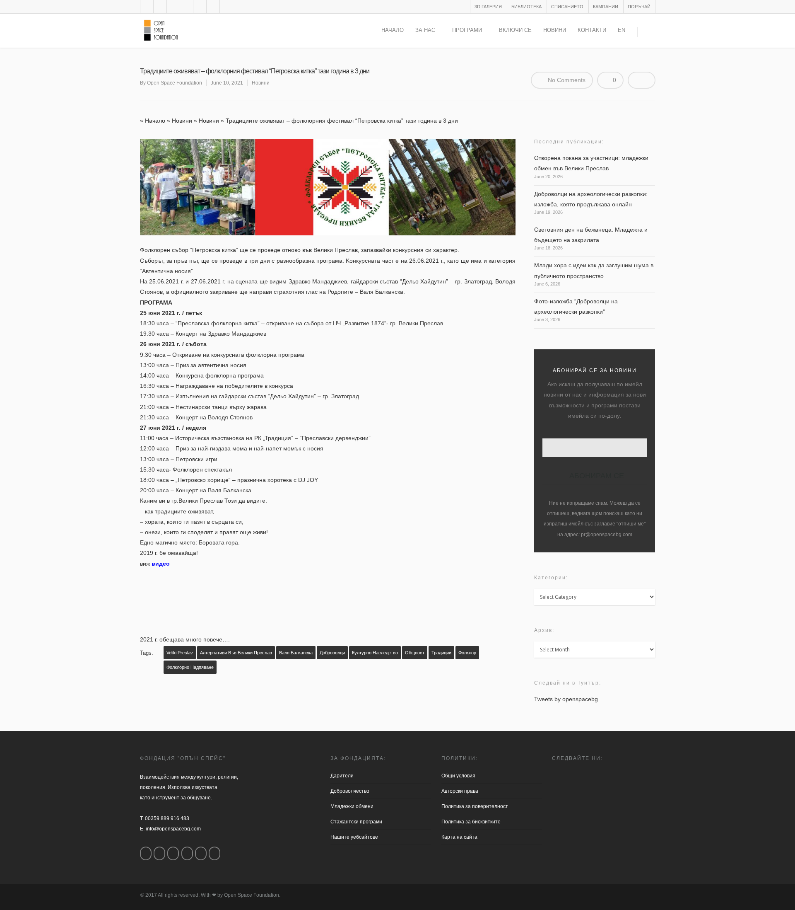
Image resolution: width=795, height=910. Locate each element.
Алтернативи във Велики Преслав (236, 652)
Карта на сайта (459, 837)
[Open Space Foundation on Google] (187, 853)
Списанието (567, 6)
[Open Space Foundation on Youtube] (201, 853)
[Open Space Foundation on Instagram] (159, 853)
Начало (392, 30)
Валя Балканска (296, 652)
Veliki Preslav (179, 652)
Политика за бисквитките (471, 822)
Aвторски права (459, 791)
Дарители (342, 776)
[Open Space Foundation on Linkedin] (214, 853)
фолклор (467, 652)
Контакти (592, 30)
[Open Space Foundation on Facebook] (146, 853)
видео (161, 563)
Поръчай (639, 6)
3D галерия (488, 6)
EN (621, 30)
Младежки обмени (351, 806)
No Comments (565, 80)
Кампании (605, 6)
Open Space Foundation (174, 83)
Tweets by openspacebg (566, 699)
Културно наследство (375, 652)
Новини (554, 30)
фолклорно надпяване (190, 667)
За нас (425, 30)
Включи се (515, 30)
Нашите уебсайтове (354, 837)
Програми (467, 30)
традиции (441, 652)
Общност (414, 652)
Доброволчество (349, 791)
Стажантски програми (356, 822)
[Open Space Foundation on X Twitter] (173, 853)
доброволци (332, 652)
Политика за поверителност (474, 806)
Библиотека (526, 6)
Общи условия (458, 776)
